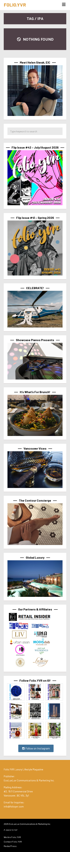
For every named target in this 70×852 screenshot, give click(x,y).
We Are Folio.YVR (12, 837)
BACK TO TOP (11, 830)
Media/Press (10, 846)
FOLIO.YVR (15, 4)
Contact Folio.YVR (13, 841)
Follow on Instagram (37, 748)
